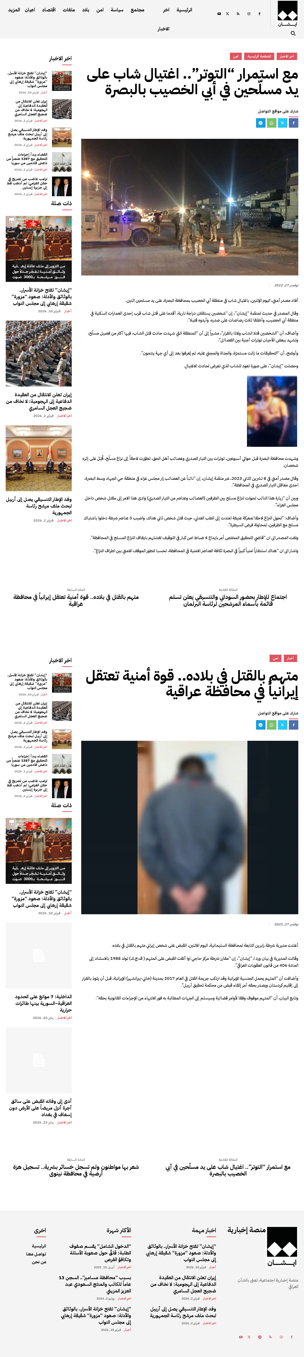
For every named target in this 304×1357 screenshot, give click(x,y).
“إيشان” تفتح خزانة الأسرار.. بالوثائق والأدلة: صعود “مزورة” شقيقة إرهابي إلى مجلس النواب (27, 79)
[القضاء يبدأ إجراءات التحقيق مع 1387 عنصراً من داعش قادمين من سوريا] (62, 162)
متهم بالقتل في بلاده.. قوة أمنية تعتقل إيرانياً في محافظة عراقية (76, 600)
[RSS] (238, 14)
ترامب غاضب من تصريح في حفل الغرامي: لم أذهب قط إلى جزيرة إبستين (27, 183)
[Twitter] (227, 14)
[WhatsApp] (271, 123)
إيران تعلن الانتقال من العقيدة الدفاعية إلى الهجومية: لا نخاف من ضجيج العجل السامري (30, 108)
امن (235, 56)
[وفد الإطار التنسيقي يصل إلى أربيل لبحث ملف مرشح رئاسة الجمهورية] (62, 137)
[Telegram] (261, 123)
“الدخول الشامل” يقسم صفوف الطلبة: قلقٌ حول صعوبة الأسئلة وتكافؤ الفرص (100, 1253)
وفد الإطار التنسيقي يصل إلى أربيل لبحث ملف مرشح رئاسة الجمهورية (27, 134)
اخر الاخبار (40, 121)
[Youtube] (219, 14)
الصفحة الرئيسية (259, 56)
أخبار (44, 92)
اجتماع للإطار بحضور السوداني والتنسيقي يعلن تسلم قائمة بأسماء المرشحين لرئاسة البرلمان (228, 600)
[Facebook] (259, 14)
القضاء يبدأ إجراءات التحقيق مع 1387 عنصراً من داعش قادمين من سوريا (26, 159)
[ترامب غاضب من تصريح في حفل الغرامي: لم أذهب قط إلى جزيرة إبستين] (62, 186)
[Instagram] (249, 14)
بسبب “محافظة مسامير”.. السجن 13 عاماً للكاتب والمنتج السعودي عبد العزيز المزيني (95, 1284)
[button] (293, 33)
